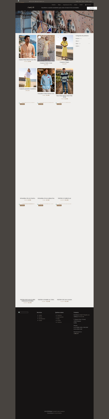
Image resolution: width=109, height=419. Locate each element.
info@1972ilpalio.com (40, 1)
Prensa (83, 1)
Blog (80, 1)
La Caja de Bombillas (58, 413)
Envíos (40, 317)
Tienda (77, 1)
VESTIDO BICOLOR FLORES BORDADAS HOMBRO (27, 300)
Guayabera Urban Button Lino (46, 93)
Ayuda (90, 1)
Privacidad (54, 411)
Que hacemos (60, 317)
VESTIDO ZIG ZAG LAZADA (64, 299)
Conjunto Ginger (64, 62)
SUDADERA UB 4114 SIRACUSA (46, 198)
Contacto (86, 1)
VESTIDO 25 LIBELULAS (64, 198)
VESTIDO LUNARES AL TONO (46, 299)
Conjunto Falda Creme (46, 63)
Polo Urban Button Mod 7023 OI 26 (64, 96)
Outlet (40, 320)
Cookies (58, 411)
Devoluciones (42, 318)
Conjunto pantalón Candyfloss (27, 89)
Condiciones (62, 411)
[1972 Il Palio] (21, 2)
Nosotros (59, 315)
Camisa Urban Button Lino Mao (27, 59)
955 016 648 (32, 1)
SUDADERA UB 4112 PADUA (27, 198)
